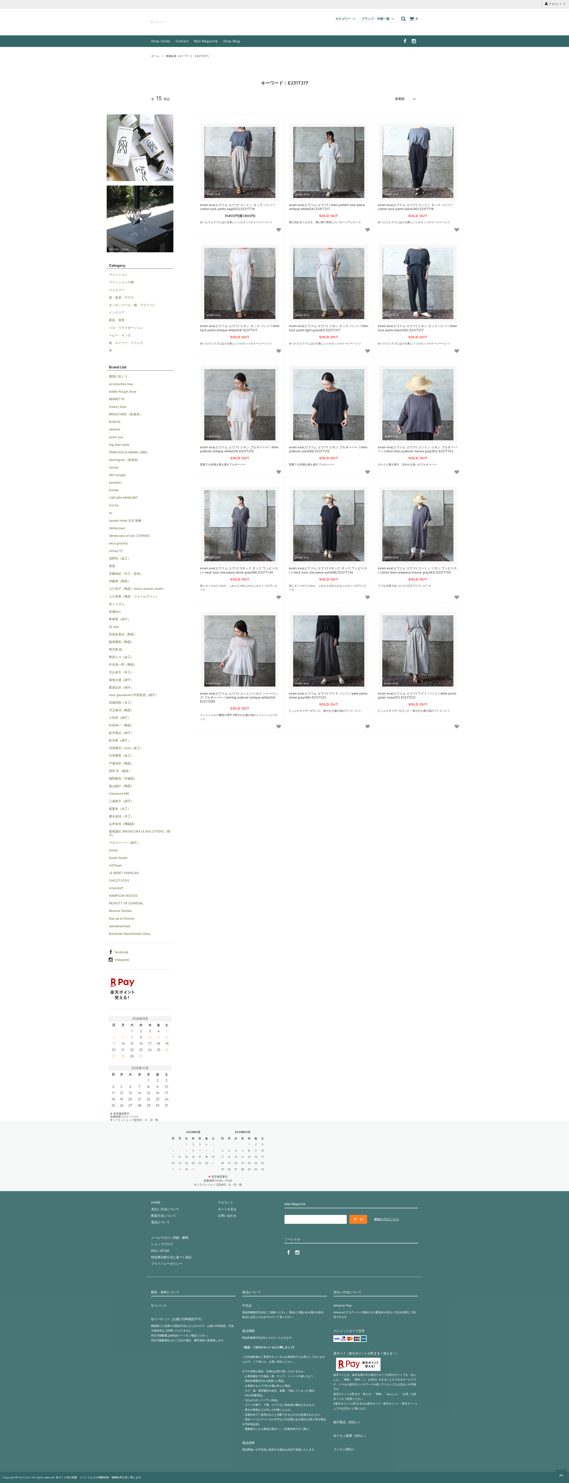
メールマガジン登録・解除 (169, 1237)
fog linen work (119, 445)
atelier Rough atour (122, 391)
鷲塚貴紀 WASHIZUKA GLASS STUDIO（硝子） (139, 833)
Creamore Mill (119, 793)
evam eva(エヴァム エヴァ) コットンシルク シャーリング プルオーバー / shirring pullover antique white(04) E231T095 (239, 697)
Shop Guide (160, 41)
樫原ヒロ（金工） (121, 657)
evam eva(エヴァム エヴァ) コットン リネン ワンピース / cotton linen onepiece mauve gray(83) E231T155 (417, 570)
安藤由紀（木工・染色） (126, 573)
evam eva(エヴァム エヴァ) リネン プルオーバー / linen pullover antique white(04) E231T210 (239, 449)
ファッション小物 (121, 282)
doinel (113, 850)
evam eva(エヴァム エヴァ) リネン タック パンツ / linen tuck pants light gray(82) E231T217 (328, 328)
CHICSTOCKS (119, 880)
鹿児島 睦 (115, 649)
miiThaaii (115, 865)
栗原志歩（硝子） (121, 687)
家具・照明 (116, 320)
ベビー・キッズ (120, 335)
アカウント (555, 4)
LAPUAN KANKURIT (123, 497)
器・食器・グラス (121, 297)
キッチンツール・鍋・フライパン (132, 305)
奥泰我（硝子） (120, 619)
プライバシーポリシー (166, 1263)
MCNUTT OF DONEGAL (126, 903)
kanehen (115, 482)
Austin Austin (118, 858)
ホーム (155, 56)
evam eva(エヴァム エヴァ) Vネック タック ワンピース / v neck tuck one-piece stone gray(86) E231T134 (239, 570)
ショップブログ (162, 1244)
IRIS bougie (117, 475)
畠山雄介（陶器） (121, 786)
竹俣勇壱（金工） (121, 755)
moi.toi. (114, 505)
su (110, 513)
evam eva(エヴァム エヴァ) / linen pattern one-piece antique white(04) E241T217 (327, 207)
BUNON (114, 422)
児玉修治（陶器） (121, 710)
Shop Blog (231, 41)
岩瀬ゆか (115, 611)
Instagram (122, 960)
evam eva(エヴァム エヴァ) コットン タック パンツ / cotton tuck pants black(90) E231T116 (415, 207)
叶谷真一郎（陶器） (123, 664)
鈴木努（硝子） (120, 740)
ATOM (164, 1251)
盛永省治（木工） (121, 816)
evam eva (116, 437)
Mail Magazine (206, 41)
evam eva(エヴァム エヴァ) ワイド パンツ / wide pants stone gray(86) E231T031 (328, 695)
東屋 (112, 566)
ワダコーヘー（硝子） (124, 843)
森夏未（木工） (120, 808)
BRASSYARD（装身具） (125, 414)
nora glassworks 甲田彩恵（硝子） (133, 695)
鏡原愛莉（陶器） (121, 642)
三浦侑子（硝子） (121, 801)
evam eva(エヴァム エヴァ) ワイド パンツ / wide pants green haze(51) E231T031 (417, 695)
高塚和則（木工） (121, 702)
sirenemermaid (119, 926)
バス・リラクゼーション (126, 327)
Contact (182, 41)
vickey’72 (116, 551)
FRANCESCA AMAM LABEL (128, 452)
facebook (121, 952)
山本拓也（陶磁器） (123, 824)
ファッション (118, 274)
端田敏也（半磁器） (123, 778)
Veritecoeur (117, 528)
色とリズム (116, 604)
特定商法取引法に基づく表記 (171, 1257)
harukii (113, 467)
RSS (154, 1251)
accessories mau (121, 384)
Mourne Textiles (120, 911)
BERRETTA (116, 399)
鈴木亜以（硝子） (121, 733)
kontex (114, 490)
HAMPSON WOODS (123, 895)
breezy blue (117, 406)
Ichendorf (116, 888)
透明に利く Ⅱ (118, 376)
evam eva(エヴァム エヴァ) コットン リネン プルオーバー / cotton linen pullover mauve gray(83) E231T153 (417, 449)
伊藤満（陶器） (120, 581)
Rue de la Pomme (121, 918)
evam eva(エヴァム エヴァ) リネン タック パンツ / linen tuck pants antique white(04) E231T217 (239, 328)
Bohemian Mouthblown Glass (129, 933)
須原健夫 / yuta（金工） (126, 748)
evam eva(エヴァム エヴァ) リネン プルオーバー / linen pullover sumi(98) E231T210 (328, 449)
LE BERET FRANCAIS (124, 873)
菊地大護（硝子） (121, 680)
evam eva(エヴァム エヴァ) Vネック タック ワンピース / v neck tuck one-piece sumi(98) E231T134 (328, 570)
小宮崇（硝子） (120, 717)
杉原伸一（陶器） (121, 725)
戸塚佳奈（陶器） (121, 763)
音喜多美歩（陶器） (123, 634)
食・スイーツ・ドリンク (126, 343)
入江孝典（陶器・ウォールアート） (134, 596)
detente (114, 429)
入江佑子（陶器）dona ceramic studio (136, 588)
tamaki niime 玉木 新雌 (125, 520)
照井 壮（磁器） (120, 771)
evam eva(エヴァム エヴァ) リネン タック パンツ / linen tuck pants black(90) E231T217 (417, 328)
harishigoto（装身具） (124, 460)
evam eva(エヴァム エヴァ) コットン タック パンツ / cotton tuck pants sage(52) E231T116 (237, 207)
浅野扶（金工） (120, 558)
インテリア (116, 312)
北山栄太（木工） (121, 672)
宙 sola (114, 626)
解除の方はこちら (386, 1219)
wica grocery (118, 543)
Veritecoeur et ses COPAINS (129, 535)
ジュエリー (116, 290)
